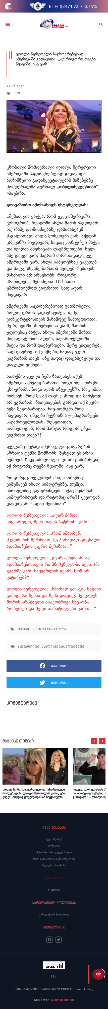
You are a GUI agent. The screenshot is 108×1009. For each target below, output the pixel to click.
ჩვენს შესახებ (54, 839)
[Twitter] (59, 940)
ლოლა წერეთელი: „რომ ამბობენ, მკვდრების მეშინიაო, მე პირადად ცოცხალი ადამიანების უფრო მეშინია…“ (53, 539)
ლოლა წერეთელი (50, 629)
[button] (8, 24)
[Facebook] (49, 940)
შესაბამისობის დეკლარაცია (54, 852)
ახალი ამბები (53, 646)
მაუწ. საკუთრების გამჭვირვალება (54, 859)
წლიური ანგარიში (54, 865)
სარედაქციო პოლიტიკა (54, 914)
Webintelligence (62, 999)
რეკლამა (54, 890)
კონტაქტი (54, 846)
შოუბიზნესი (75, 646)
